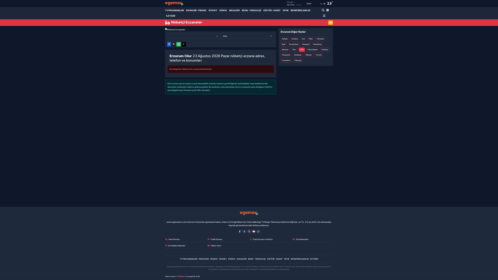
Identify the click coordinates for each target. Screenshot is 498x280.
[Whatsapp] (258, 231)
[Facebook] (240, 231)
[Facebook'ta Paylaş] (169, 44)
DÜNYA (223, 10)
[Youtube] (254, 231)
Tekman (308, 55)
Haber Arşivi (216, 246)
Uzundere (286, 60)
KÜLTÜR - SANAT (272, 10)
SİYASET (213, 10)
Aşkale (285, 39)
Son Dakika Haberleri (176, 246)
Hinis (311, 39)
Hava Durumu (174, 239)
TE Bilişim (180, 276)
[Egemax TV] (174, 3)
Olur (302, 50)
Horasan (320, 39)
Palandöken (313, 50)
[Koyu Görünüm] (327, 10)
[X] (244, 231)
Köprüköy (317, 44)
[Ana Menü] (323, 16)
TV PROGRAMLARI (174, 10)
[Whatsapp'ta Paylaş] (178, 44)
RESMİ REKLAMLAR (300, 10)
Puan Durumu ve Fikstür (263, 239)
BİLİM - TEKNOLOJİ (251, 10)
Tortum (319, 55)
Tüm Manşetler (302, 239)
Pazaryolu (286, 55)
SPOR (285, 10)
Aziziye (295, 39)
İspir (283, 44)
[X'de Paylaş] (173, 44)
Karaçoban (293, 44)
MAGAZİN (234, 10)
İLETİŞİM (170, 16)
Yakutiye (298, 60)
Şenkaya (297, 55)
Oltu (294, 50)
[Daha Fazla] (184, 44)
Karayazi (306, 44)
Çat (303, 39)
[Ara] (323, 10)
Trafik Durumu (216, 239)
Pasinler (325, 50)
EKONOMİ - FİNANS (196, 10)
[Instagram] (249, 231)
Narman (285, 50)
